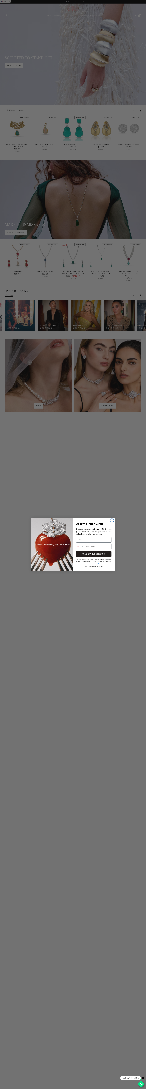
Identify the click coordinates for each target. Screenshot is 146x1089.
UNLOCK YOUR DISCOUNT (93, 554)
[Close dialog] (112, 520)
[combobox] (80, 546)
